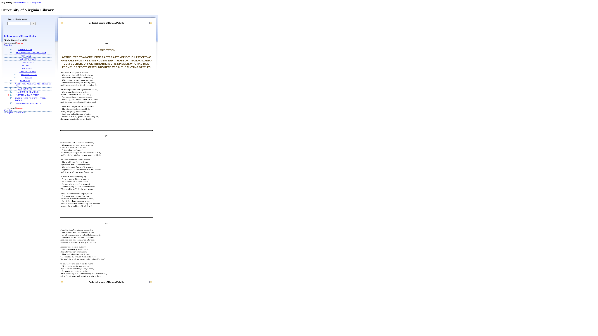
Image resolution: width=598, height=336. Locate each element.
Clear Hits (8, 45)
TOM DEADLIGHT (27, 62)
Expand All (20, 113)
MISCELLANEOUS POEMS (28, 95)
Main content (21, 2)
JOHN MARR (26, 56)
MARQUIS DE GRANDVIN (28, 92)
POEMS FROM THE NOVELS (28, 104)
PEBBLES (28, 78)
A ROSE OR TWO (25, 89)
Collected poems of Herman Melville (20, 36)
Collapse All (9, 113)
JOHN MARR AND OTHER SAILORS (31, 53)
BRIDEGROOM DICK (27, 59)
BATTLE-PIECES (25, 50)
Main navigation (34, 2)
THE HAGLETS (26, 68)
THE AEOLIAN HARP (27, 71)
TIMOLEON (25, 81)
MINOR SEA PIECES (29, 75)
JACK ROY (25, 65)
